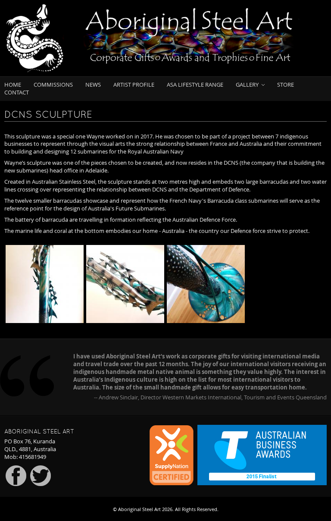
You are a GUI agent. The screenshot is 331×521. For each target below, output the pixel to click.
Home (12, 84)
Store (285, 84)
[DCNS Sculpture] (44, 284)
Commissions (53, 84)
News (93, 84)
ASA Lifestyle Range (195, 84)
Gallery (247, 84)
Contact (16, 92)
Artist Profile (133, 84)
